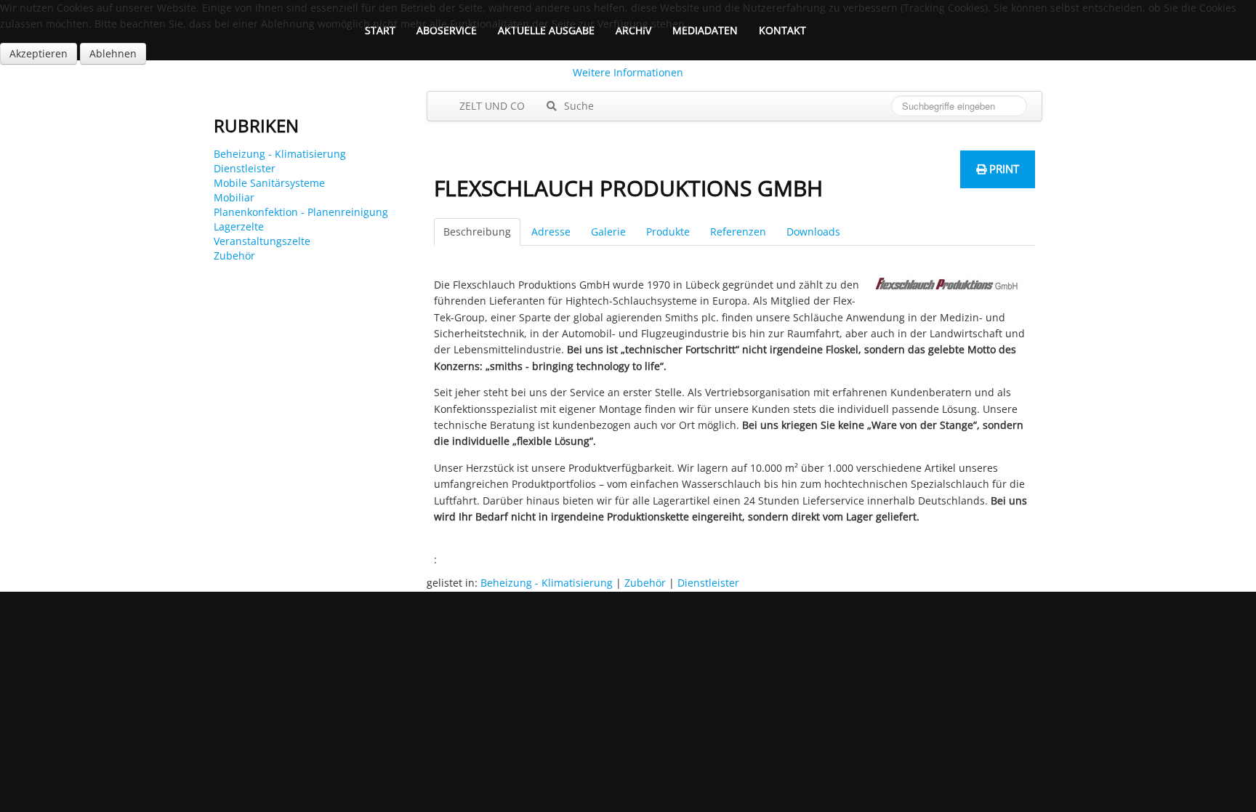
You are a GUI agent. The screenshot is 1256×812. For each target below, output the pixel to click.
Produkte (668, 231)
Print (1002, 168)
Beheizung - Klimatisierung (280, 154)
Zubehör (234, 255)
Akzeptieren (38, 53)
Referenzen (738, 231)
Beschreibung (477, 231)
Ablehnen (113, 53)
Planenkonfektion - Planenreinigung (301, 212)
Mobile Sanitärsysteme (269, 183)
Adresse (551, 231)
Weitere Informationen (628, 72)
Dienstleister (244, 168)
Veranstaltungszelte (262, 241)
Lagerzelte (239, 226)
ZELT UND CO (490, 106)
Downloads (813, 231)
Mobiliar (234, 197)
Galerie (608, 231)
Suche (577, 106)
